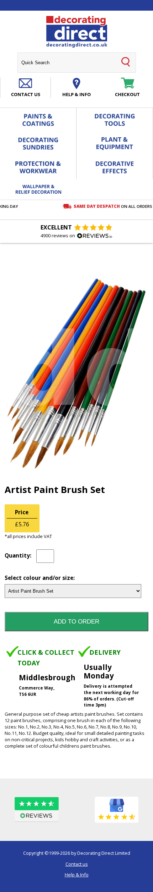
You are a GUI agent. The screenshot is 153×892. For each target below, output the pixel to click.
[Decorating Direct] (76, 32)
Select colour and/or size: (40, 578)
